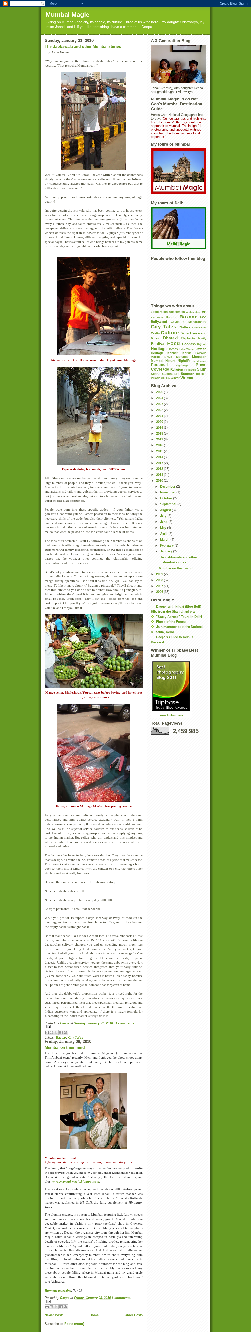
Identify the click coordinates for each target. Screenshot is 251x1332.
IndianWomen (187, 349)
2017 (160, 439)
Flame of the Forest (171, 621)
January (166, 551)
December (168, 486)
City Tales (75, 1037)
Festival (158, 344)
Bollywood (159, 322)
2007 (160, 586)
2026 (160, 392)
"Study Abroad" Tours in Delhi (179, 617)
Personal (159, 365)
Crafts (155, 333)
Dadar (185, 333)
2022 (160, 410)
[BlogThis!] (51, 1032)
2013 (160, 463)
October (166, 498)
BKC (203, 317)
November (168, 492)
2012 (160, 469)
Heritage (159, 349)
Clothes (184, 327)
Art (204, 312)
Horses (173, 349)
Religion (176, 369)
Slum (201, 369)
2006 (160, 592)
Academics (177, 311)
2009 (160, 574)
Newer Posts (54, 1315)
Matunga (182, 356)
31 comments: (124, 1023)
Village (155, 377)
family (202, 338)
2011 (160, 475)
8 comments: (121, 1298)
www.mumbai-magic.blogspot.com (75, 1181)
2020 (160, 422)
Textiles (201, 373)
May (163, 528)
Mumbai (157, 361)
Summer (187, 374)
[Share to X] (56, 1032)
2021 (160, 416)
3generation (159, 311)
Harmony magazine (58, 1290)
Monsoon (199, 357)
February (167, 545)
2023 (160, 404)
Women (187, 378)
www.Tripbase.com (171, 715)
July (163, 516)
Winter (175, 377)
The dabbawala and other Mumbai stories (83, 46)
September (168, 504)
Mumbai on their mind (65, 1047)
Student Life (170, 373)
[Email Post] (94, 1026)
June (164, 522)
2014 (160, 457)
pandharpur (199, 361)
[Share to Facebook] (60, 1032)
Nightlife (184, 361)
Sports (155, 373)
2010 (160, 480)
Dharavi (170, 338)
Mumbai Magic (67, 14)
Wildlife (165, 378)
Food (173, 343)
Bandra (171, 317)
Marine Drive (161, 356)
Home (94, 1315)
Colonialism (199, 327)
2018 (160, 433)
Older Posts (134, 1315)
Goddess (189, 344)
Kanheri (172, 352)
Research (190, 369)
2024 (160, 398)
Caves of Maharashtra (188, 321)
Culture (170, 332)
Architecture (193, 312)
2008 (160, 580)
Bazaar (61, 1037)
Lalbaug (200, 352)
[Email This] (46, 1032)
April (164, 534)
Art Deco (157, 317)
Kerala (187, 352)
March (165, 539)
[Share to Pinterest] (65, 1032)
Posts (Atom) (74, 1324)
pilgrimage (182, 365)
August (166, 510)
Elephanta (188, 338)
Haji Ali (201, 344)
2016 (160, 445)
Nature (170, 361)
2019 (160, 427)
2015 (160, 451)
